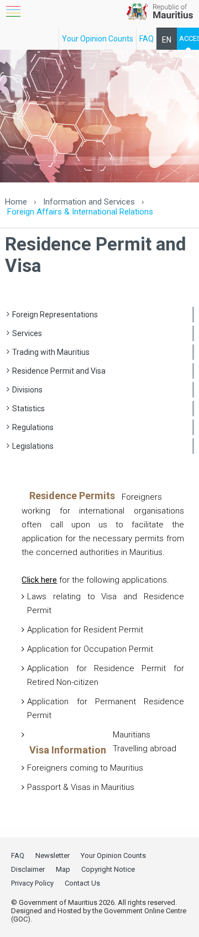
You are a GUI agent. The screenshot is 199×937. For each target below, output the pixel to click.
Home (16, 202)
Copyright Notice (108, 869)
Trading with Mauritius (51, 352)
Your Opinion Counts (97, 38)
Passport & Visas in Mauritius (80, 787)
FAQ (146, 38)
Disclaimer (28, 869)
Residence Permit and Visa (59, 371)
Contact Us (82, 883)
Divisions (27, 389)
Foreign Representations (55, 314)
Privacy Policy (32, 883)
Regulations (33, 427)
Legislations (33, 446)
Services (27, 333)
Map (63, 869)
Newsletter (52, 855)
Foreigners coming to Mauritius (85, 768)
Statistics (28, 408)
